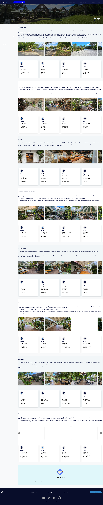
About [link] (64, 2)
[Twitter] (48, 498)
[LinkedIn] (54, 498)
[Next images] (101, 49)
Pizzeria (4, 40)
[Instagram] (59, 498)
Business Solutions (84, 2)
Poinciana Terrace (5, 38)
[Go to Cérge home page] (4, 2)
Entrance (4, 31)
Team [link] (93, 2)
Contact (99, 2)
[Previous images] (19, 49)
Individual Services (72, 2)
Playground (4, 44)
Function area (5, 42)
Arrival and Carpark (6, 29)
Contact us (95, 492)
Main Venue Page (19, 2)
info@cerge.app (57, 481)
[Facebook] (43, 498)
